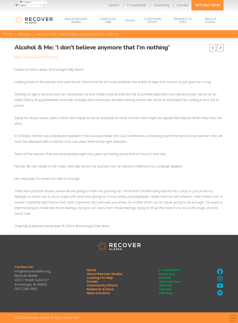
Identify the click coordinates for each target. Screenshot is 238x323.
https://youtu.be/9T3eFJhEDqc (36, 57)
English (22, 5)
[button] (114, 5)
